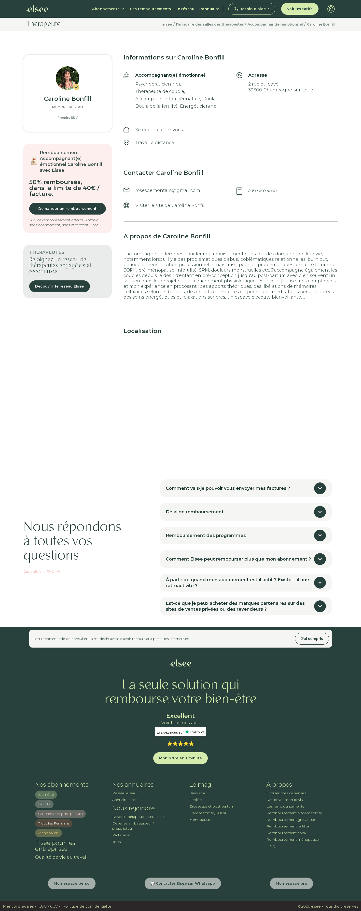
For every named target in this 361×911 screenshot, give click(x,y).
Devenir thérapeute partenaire (138, 816)
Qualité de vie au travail (61, 857)
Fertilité (44, 804)
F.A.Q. (271, 846)
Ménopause (48, 833)
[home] (37, 9)
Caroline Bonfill (321, 24)
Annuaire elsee (125, 799)
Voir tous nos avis (180, 722)
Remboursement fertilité (287, 826)
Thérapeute (43, 24)
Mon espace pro (291, 883)
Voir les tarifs (300, 9)
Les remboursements (150, 9)
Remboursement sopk (286, 833)
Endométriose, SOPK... (208, 813)
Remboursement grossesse (290, 819)
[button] (108, 9)
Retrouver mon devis (284, 799)
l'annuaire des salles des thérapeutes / (211, 24)
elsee (167, 24)
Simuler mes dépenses (286, 793)
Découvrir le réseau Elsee (59, 286)
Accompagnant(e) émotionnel (275, 24)
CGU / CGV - (49, 906)
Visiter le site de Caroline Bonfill (170, 205)
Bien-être (46, 794)
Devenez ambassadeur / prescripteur (133, 826)
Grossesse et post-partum (211, 806)
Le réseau (185, 9)
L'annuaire (209, 9)
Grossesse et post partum (60, 813)
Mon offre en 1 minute (180, 758)
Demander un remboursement (67, 208)
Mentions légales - (19, 906)
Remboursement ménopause (292, 839)
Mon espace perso (72, 883)
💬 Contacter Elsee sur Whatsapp (183, 883)
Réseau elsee (123, 793)
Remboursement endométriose (294, 813)
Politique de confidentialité (87, 906)
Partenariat (121, 835)
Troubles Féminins (53, 823)
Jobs (116, 841)
